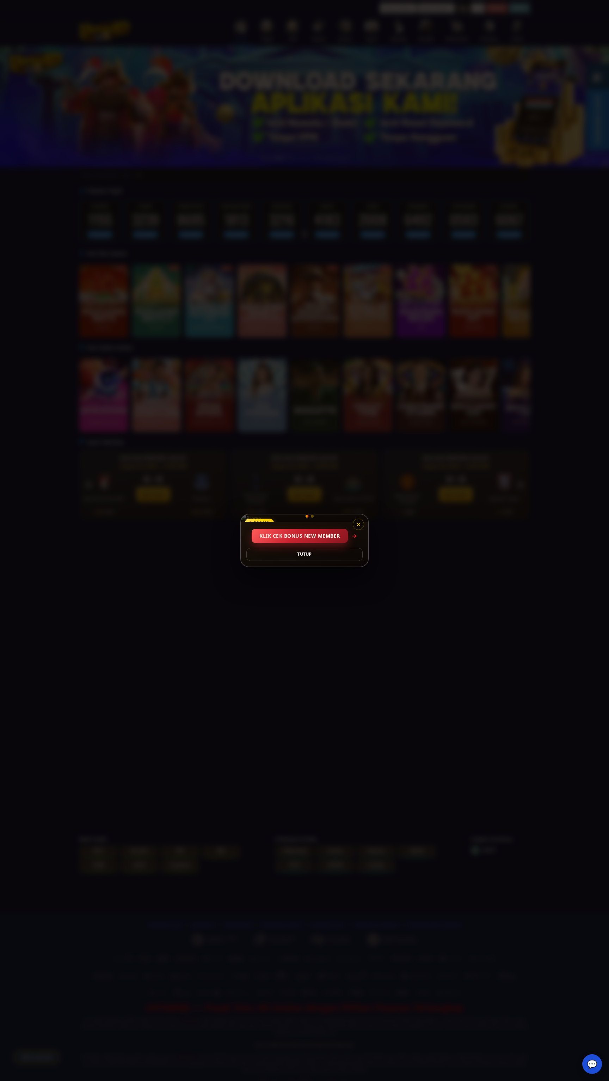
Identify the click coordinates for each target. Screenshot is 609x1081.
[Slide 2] (304, 516)
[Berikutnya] (358, 518)
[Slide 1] (296, 516)
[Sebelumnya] (250, 518)
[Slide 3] (312, 516)
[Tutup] (358, 524)
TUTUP (304, 554)
